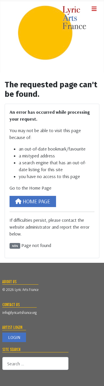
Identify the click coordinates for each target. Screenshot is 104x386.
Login (14, 337)
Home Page (36, 201)
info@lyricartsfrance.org (19, 312)
